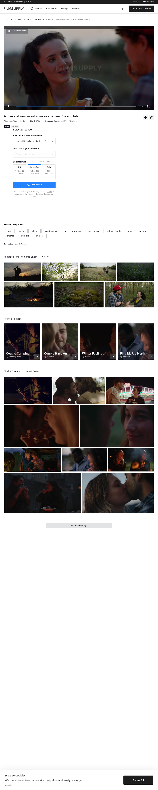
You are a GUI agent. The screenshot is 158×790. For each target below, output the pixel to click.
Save (29, 277)
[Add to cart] (48, 400)
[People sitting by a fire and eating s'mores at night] (42, 493)
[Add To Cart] (37, 277)
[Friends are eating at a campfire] (41, 426)
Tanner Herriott (23, 19)
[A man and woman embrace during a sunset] (22, 272)
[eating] (21, 231)
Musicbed (8, 2)
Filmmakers (10, 19)
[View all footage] (32, 371)
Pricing (64, 8)
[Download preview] (33, 400)
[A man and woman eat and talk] (84, 459)
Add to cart (36, 184)
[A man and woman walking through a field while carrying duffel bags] (98, 272)
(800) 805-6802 (148, 2)
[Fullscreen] (148, 106)
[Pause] (9, 106)
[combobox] (34, 154)
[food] (9, 231)
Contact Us (136, 2)
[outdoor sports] (114, 231)
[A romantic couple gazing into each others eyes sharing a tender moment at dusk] (117, 426)
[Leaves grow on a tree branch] (60, 272)
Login (122, 8)
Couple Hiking (38, 19)
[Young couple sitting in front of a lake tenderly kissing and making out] (78, 390)
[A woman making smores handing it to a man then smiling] (28, 390)
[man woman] (94, 231)
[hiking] (34, 231)
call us (49, 191)
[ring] (130, 231)
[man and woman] (73, 231)
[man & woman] (51, 231)
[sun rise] (25, 236)
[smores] (10, 236)
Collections (51, 8)
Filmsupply (18, 2)
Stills (28, 2)
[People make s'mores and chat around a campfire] (131, 459)
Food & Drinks (20, 244)
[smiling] (142, 231)
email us (18, 194)
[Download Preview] (21, 277)
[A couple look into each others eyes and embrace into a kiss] (118, 493)
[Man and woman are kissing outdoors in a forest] (129, 294)
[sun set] (39, 236)
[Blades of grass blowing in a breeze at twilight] (135, 272)
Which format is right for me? (44, 161)
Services (76, 8)
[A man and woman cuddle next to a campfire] (28, 294)
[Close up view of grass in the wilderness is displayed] (78, 294)
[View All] (46, 257)
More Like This (19, 30)
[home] (16, 9)
